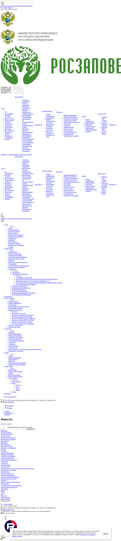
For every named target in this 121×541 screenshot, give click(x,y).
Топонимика (50, 118)
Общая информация (50, 115)
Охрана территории (26, 104)
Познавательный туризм (9, 478)
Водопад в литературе (49, 132)
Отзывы (7, 139)
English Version (5, 499)
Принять (105, 534)
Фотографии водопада (50, 125)
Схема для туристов (70, 120)
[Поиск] (2, 220)
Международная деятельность (27, 133)
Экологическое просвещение (27, 118)
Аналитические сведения (27, 146)
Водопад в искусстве (49, 129)
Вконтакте (10, 406)
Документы (25, 151)
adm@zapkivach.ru (8, 402)
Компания (4, 431)
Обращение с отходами (71, 136)
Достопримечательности (72, 122)
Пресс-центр (102, 114)
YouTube (9, 408)
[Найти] (2, 4)
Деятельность (18, 97)
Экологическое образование (90, 127)
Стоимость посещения (71, 119)
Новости (3, 496)
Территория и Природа (9, 121)
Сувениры (67, 125)
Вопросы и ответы (8, 133)
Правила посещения (70, 117)
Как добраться (9, 131)
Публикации (26, 137)
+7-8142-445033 (7, 7)
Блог (2, 494)
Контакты (112, 125)
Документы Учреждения (24, 277)
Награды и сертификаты (9, 136)
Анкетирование (69, 127)
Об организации (9, 112)
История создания (8, 116)
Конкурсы (88, 125)
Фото (17, 387)
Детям (84, 116)
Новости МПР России (104, 129)
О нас (3, 109)
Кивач (3, 490)
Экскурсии (67, 124)
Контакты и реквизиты (8, 124)
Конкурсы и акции (105, 124)
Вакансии (8, 129)
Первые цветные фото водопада (50, 121)
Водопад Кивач (47, 111)
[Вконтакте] (5, 517)
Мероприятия (89, 123)
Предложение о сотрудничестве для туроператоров (70, 132)
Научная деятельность (26, 111)
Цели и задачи (9, 119)
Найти (3, 537)
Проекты (25, 130)
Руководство (9, 127)
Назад (12, 226)
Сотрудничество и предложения (28, 143)
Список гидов (68, 129)
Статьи (104, 122)
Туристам (59, 112)
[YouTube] (5, 519)
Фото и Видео (104, 133)
